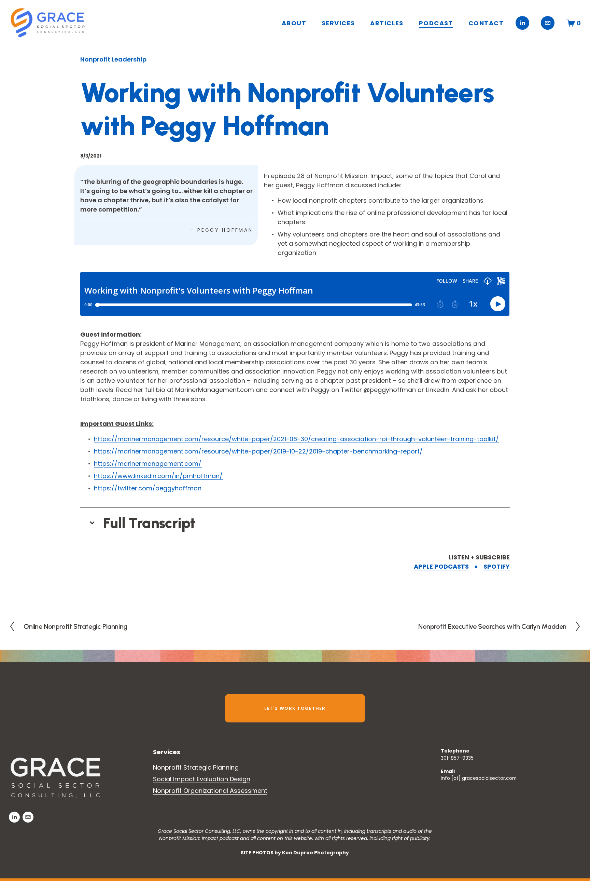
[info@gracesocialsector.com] (547, 23)
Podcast (436, 23)
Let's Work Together (294, 708)
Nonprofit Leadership (113, 59)
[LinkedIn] (522, 23)
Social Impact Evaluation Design (201, 779)
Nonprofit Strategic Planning (196, 767)
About (294, 23)
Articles (387, 23)
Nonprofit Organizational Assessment (210, 790)
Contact (486, 23)
